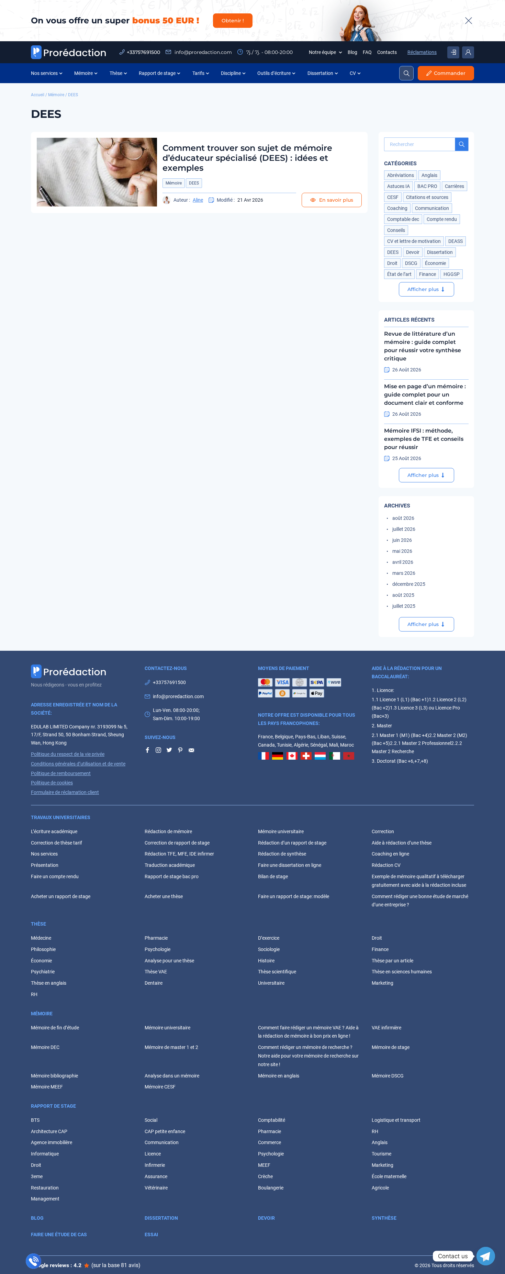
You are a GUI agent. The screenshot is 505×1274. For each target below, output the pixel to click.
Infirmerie (155, 1165)
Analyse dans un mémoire (172, 1076)
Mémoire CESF (160, 1086)
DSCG (411, 263)
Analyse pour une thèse (169, 960)
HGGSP (452, 274)
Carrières (454, 186)
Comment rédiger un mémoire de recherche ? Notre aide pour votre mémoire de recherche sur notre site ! (308, 1055)
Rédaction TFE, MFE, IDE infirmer (179, 854)
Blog (352, 52)
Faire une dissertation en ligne (289, 865)
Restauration (45, 1188)
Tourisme (381, 1153)
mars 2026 (403, 573)
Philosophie (43, 949)
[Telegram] (485, 1256)
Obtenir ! (233, 21)
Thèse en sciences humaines (402, 971)
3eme (37, 1176)
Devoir (412, 252)
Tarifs (198, 73)
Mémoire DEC (45, 1047)
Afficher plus (423, 289)
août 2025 (403, 595)
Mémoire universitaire (281, 831)
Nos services (44, 73)
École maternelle (389, 1176)
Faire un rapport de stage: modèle (293, 896)
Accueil (37, 94)
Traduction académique (170, 865)
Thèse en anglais (48, 983)
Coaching (397, 208)
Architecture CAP (49, 1131)
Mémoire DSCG (388, 1076)
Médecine (41, 938)
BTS (35, 1120)
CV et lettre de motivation (414, 241)
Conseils (396, 230)
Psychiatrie (43, 971)
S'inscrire (453, 52)
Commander (449, 73)
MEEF (264, 1165)
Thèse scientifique (277, 971)
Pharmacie (156, 938)
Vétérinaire (156, 1188)
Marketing (382, 983)
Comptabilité (271, 1120)
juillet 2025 (403, 606)
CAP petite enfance (165, 1131)
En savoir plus (335, 200)
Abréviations (400, 175)
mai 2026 (402, 551)
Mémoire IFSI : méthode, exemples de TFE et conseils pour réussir (423, 438)
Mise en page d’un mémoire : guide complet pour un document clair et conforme (425, 394)
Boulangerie (270, 1188)
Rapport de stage (157, 73)
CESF (393, 197)
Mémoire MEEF (47, 1086)
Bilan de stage (273, 876)
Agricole (380, 1188)
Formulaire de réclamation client (65, 792)
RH (34, 994)
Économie (435, 263)
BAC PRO (427, 186)
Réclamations (422, 52)
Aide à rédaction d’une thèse (401, 843)
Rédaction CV (386, 865)
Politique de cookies (52, 782)
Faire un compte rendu (55, 876)
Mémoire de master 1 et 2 (171, 1047)
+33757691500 (143, 52)
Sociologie (269, 949)
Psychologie (157, 949)
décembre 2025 (408, 584)
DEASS (455, 241)
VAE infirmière (386, 1027)
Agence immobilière (51, 1142)
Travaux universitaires (60, 817)
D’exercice (268, 938)
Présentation (44, 865)
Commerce (269, 1142)
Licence (153, 1153)
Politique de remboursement (61, 773)
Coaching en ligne (390, 854)
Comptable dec (403, 219)
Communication (432, 208)
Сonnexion (468, 52)
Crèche (265, 1176)
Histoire (266, 960)
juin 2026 (402, 540)
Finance (427, 274)
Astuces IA (398, 186)
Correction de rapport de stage (177, 843)
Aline (198, 200)
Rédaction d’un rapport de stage (292, 843)
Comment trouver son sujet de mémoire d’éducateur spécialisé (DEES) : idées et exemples (247, 158)
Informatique (45, 1153)
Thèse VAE (156, 971)
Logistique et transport (396, 1120)
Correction (383, 831)
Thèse (116, 73)
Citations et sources (427, 197)
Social (151, 1120)
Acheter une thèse (164, 896)
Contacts (387, 52)
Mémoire (83, 73)
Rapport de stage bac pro (172, 876)
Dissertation (320, 73)
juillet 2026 (403, 529)
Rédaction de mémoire (168, 831)
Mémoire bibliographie (54, 1076)
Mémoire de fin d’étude (55, 1027)
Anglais (429, 175)
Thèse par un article (392, 960)
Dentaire (153, 983)
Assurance (156, 1176)
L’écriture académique (54, 831)
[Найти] (462, 144)
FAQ (367, 52)
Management (45, 1199)
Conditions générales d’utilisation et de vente (78, 764)
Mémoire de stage (390, 1047)
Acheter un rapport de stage (60, 896)
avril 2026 (402, 562)
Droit (392, 263)
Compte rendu (442, 219)
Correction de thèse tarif (56, 843)
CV (353, 73)
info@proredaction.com (202, 52)
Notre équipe (322, 52)
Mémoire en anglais (278, 1076)
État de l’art (399, 274)
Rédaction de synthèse (282, 854)
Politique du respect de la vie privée (67, 754)
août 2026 (403, 518)
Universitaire (271, 983)
